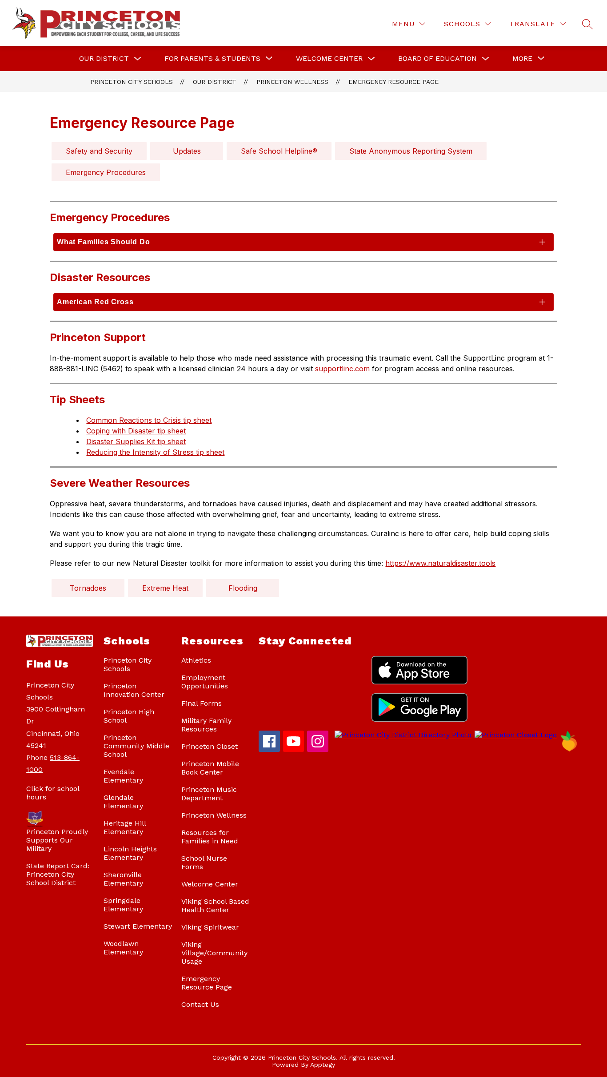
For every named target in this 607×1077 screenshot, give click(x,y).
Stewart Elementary (138, 926)
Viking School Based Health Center (215, 905)
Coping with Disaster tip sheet (136, 430)
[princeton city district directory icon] (401, 735)
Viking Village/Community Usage (214, 953)
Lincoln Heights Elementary (130, 853)
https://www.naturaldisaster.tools (440, 563)
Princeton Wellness (292, 81)
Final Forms (201, 703)
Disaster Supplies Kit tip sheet (136, 441)
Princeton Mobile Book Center (210, 767)
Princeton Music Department (209, 793)
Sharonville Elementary (123, 878)
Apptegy (322, 1064)
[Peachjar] (568, 749)
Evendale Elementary (123, 775)
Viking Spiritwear (210, 927)
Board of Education (437, 58)
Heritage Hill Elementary (125, 827)
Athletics (196, 660)
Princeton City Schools (131, 81)
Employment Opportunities (204, 681)
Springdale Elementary (123, 904)
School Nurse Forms (204, 862)
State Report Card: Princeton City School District (57, 874)
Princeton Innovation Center (134, 690)
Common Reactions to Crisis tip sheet (149, 420)
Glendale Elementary (123, 801)
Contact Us (200, 1004)
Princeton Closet (209, 746)
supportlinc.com (342, 368)
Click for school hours (52, 792)
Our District (104, 58)
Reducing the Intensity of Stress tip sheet (155, 452)
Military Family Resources (206, 724)
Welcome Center (329, 58)
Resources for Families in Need (209, 836)
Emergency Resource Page (393, 81)
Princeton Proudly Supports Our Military (57, 840)
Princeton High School (129, 715)
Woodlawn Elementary (123, 947)
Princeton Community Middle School (136, 746)
